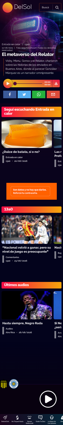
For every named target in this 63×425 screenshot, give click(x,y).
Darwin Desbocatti (29, 422)
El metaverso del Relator (28, 54)
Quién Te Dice (40, 421)
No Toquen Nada (17, 421)
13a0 (27, 44)
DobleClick (5, 421)
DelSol (22, 6)
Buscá (45, 7)
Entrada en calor (11, 44)
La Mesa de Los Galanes (52, 422)
